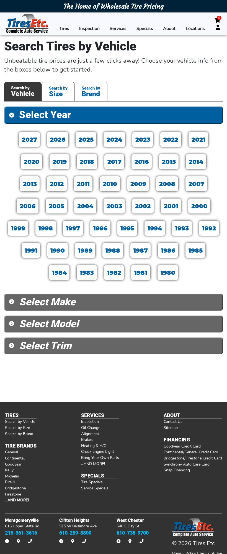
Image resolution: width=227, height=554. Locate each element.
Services (118, 29)
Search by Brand (19, 433)
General (11, 452)
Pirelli (10, 482)
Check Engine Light (97, 451)
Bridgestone (15, 488)
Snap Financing (177, 470)
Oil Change (90, 427)
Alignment (90, 433)
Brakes (87, 439)
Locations (195, 29)
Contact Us (173, 421)
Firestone (13, 494)
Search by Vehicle (20, 421)
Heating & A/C (93, 445)
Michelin (12, 476)
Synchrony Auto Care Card (187, 464)
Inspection (89, 29)
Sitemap (171, 427)
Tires (64, 29)
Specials (144, 29)
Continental (15, 458)
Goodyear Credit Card (182, 446)
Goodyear (13, 464)
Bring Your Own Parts (100, 457)
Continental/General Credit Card (191, 452)
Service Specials (95, 488)
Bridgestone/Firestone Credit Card (193, 458)
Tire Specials (92, 482)
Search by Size (17, 427)
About (169, 29)
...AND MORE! (93, 463)
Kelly (9, 470)
